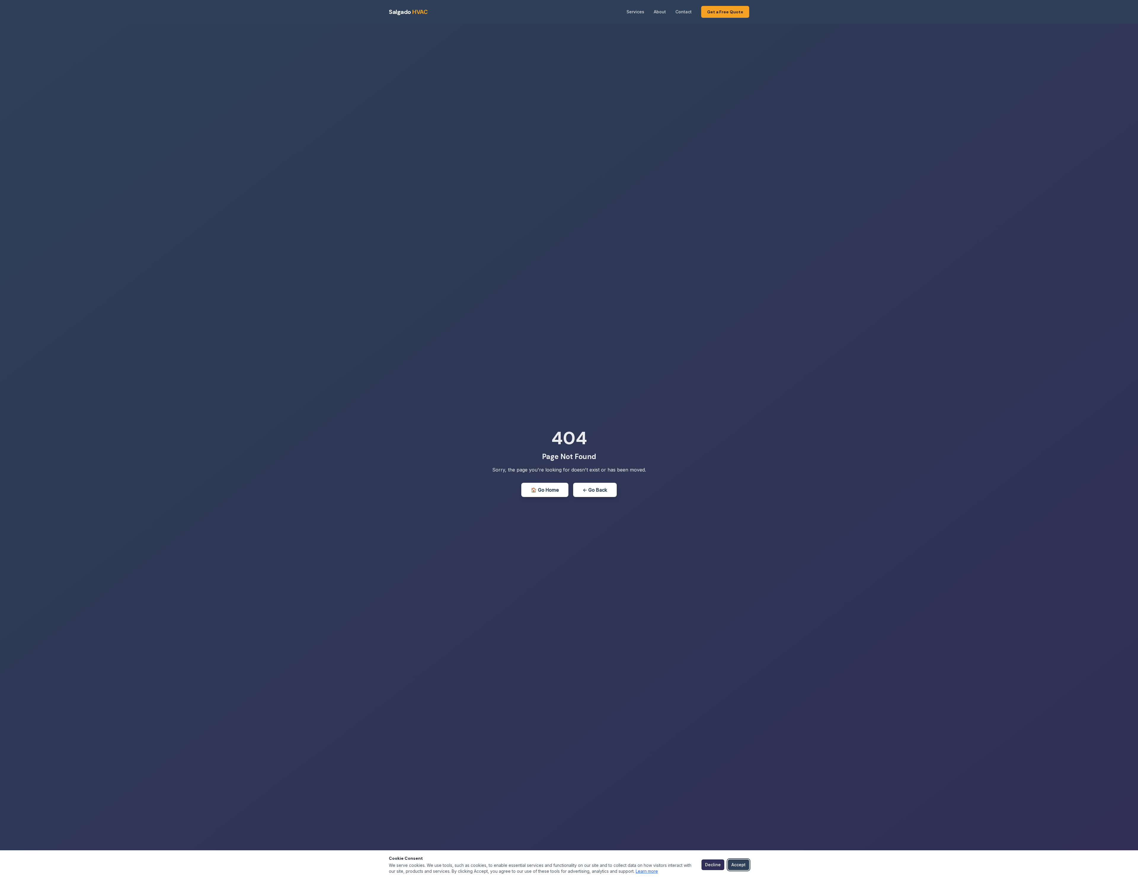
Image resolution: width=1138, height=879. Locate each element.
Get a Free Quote (725, 12)
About (660, 11)
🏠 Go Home (545, 490)
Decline (713, 864)
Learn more (647, 871)
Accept (738, 864)
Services (635, 11)
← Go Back (595, 490)
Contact (683, 11)
